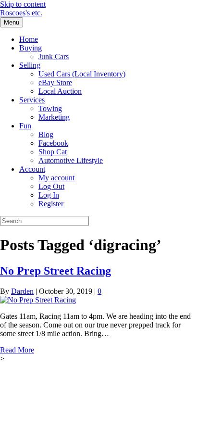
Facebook (53, 143)
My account (56, 178)
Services (32, 100)
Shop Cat (52, 152)
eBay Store (55, 82)
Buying (30, 48)
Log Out (51, 186)
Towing (50, 108)
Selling (29, 65)
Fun (25, 126)
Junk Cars (53, 56)
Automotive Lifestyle (70, 160)
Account (32, 169)
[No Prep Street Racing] (38, 300)
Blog (45, 134)
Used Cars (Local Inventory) (81, 74)
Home (28, 39)
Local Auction (60, 91)
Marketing (54, 117)
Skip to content (23, 4)
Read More (17, 350)
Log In (48, 195)
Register (50, 204)
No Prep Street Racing (55, 270)
